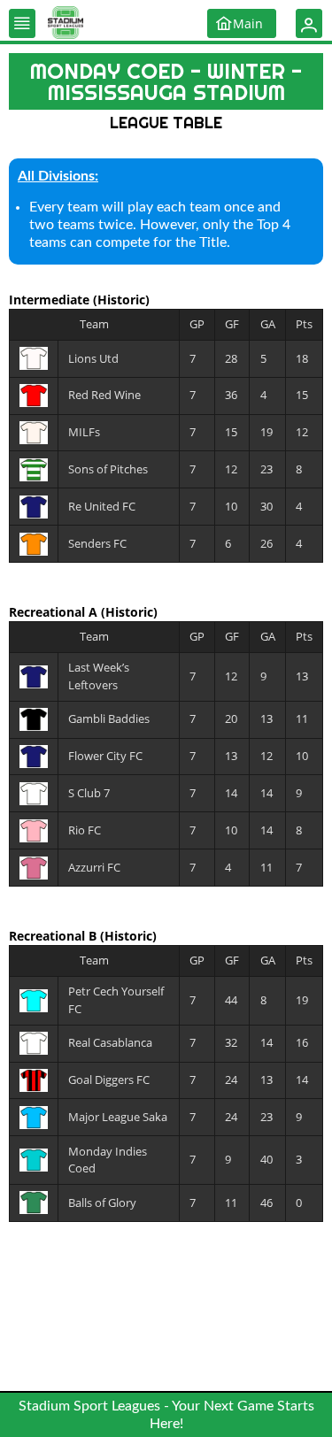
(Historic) (121, 299)
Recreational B (54, 935)
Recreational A (55, 611)
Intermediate (51, 299)
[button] (22, 23)
